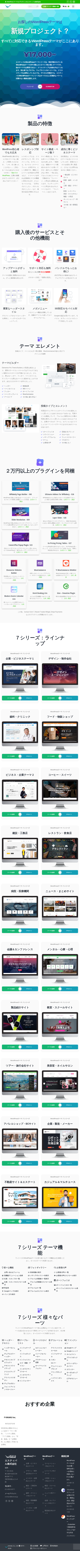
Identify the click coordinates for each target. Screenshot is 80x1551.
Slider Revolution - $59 (20, 519)
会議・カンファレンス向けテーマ (50, 1503)
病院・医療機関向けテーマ (31, 1501)
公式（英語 (46, 598)
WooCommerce (40, 570)
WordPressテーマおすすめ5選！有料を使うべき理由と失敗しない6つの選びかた (71, 1470)
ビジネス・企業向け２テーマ (31, 1479)
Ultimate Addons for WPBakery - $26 (59, 494)
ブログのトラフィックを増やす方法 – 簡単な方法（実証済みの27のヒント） (71, 1498)
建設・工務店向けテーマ (31, 1487)
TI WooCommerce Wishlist (66, 570)
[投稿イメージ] (63, 1461)
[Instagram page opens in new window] (74, 1)
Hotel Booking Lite (40, 593)
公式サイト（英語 (23, 527)
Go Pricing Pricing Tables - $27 (59, 543)
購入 (67, 6)
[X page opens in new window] (71, 1)
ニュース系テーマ (50, 1494)
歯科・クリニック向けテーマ (31, 1494)
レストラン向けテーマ (50, 1472)
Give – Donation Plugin (66, 593)
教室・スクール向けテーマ (50, 1487)
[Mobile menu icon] (73, 6)
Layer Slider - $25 (59, 517)
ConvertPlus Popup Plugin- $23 (20, 545)
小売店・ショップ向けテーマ (50, 1479)
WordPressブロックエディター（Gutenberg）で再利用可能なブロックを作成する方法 (72, 1524)
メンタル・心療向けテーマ (31, 1509)
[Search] (37, 6)
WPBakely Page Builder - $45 (20, 494)
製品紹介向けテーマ (50, 1511)
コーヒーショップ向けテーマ (50, 1464)
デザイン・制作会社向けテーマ (31, 1472)
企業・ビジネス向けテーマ (31, 1464)
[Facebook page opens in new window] (68, 1)
